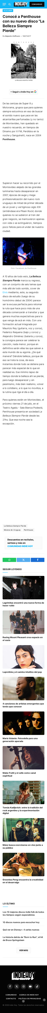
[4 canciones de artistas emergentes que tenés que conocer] (23, 688)
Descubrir (8, 10)
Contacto (11, 999)
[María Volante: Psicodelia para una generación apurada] (23, 723)
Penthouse (28, 530)
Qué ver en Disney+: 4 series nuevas (21, 929)
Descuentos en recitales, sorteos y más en (20, 542)
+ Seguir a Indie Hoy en (22, 91)
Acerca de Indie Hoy (29, 995)
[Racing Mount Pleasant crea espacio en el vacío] (23, 622)
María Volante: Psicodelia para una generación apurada (20, 740)
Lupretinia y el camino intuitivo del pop (22, 672)
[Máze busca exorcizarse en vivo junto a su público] (23, 830)
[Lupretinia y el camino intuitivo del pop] (23, 657)
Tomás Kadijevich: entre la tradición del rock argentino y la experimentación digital (23, 810)
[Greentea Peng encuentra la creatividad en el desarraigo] (23, 864)
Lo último (9, 903)
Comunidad (37, 4)
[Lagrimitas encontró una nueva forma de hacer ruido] (23, 587)
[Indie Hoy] (21, 4)
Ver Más (23, 950)
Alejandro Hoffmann (12, 36)
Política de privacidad (30, 999)
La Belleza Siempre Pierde (15, 526)
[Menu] (4, 4)
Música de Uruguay (12, 530)
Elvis (5, 292)
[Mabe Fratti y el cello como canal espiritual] (23, 757)
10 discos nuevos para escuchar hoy (21, 922)
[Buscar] (9, 4)
